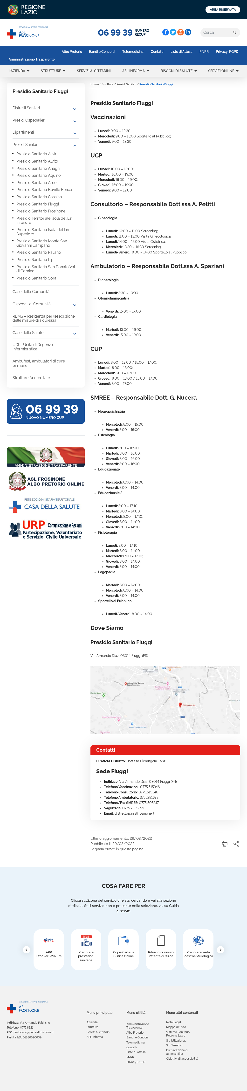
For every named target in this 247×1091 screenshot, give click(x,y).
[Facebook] (165, 32)
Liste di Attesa (181, 52)
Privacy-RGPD (227, 52)
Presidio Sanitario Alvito (37, 161)
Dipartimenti (23, 132)
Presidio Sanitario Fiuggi (37, 204)
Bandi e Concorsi (102, 52)
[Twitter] (173, 32)
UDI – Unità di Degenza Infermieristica (33, 346)
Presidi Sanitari (25, 144)
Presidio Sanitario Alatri (36, 154)
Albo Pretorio (72, 52)
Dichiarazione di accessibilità (177, 1052)
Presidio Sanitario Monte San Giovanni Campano (41, 243)
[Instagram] (180, 32)
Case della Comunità (31, 291)
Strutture (51, 71)
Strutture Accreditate (31, 377)
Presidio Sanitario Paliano (38, 252)
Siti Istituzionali (176, 1040)
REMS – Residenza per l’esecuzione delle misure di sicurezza (44, 318)
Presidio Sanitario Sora (36, 278)
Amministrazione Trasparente (32, 59)
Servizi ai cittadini (94, 71)
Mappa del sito (176, 1027)
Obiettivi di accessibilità (182, 1058)
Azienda (92, 1022)
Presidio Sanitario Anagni (38, 168)
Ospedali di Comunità (32, 304)
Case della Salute (28, 332)
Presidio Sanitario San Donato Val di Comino (45, 269)
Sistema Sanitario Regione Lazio (178, 1033)
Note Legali (174, 1022)
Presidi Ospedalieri (29, 120)
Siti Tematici (174, 1045)
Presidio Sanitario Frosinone (40, 211)
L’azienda (17, 71)
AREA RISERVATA (223, 9)
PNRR (204, 52)
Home (94, 84)
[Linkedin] (188, 32)
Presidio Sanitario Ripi (35, 259)
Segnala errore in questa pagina (116, 849)
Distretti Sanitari (26, 108)
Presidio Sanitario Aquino (38, 175)
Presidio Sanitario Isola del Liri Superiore (42, 231)
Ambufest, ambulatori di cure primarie (39, 363)
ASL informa (133, 71)
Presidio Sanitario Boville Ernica (44, 189)
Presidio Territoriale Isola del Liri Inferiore (44, 220)
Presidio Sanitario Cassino (39, 197)
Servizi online (221, 71)
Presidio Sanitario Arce (36, 182)
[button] (28, 71)
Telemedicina (133, 52)
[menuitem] (31, 59)
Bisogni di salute (176, 71)
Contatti (157, 52)
